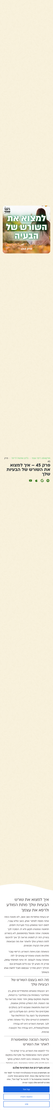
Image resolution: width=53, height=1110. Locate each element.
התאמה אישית (26, 1097)
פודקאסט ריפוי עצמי (41, 458)
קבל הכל (26, 1089)
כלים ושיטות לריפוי (19, 458)
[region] (26, 1086)
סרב (26, 1104)
